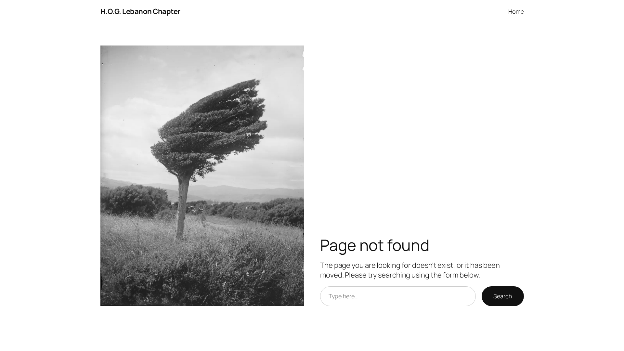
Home (516, 11)
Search (502, 296)
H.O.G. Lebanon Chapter (140, 11)
